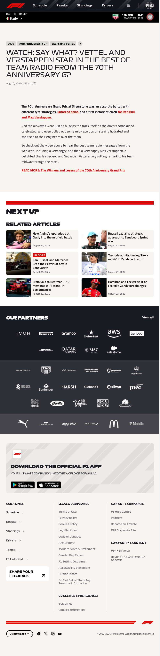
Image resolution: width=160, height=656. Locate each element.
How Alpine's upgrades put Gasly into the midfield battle (52, 235)
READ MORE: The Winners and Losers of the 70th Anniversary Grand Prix (73, 170)
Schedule (40, 5)
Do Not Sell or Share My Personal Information (74, 582)
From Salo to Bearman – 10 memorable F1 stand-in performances (51, 285)
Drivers (107, 5)
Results (62, 5)
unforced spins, (68, 111)
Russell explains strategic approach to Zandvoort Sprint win (128, 237)
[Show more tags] (80, 43)
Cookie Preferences (72, 610)
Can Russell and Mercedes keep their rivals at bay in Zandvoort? (50, 264)
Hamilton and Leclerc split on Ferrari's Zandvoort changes (127, 284)
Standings (85, 5)
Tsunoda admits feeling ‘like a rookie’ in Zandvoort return (128, 257)
